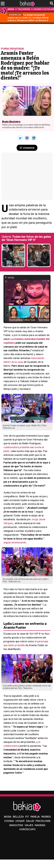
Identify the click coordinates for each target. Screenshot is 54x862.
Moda (7, 816)
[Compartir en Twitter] (20, 138)
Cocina (9, 821)
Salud (30, 821)
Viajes (29, 825)
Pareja (35, 816)
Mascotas (16, 825)
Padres (46, 816)
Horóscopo (27, 829)
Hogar (20, 821)
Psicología (43, 821)
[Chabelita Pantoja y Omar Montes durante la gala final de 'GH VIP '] (39, 266)
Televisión (23, 9)
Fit (27, 816)
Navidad (40, 825)
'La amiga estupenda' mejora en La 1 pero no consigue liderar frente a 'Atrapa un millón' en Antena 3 (28, 17)
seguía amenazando (14, 542)
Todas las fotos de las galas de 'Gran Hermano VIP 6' (26, 238)
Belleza (18, 816)
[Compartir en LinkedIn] (34, 138)
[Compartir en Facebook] (27, 138)
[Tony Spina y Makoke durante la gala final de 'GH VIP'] (13, 266)
